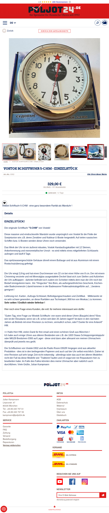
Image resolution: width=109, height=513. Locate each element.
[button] (11, 22)
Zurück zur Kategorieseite (54, 31)
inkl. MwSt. (47, 187)
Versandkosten (60, 187)
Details (8, 213)
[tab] (54, 213)
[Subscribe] (102, 495)
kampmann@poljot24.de (14, 415)
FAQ (5, 429)
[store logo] (55, 8)
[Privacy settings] (4, 509)
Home (6, 162)
